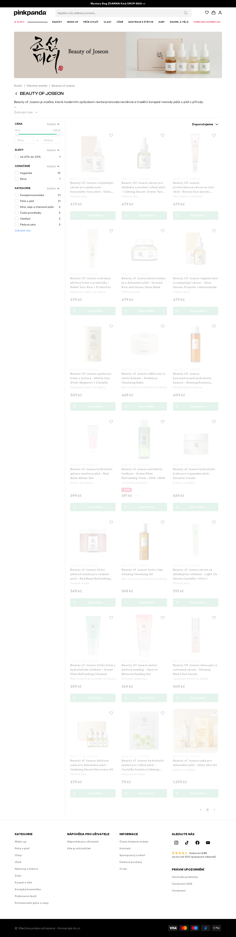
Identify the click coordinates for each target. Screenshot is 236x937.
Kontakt (125, 848)
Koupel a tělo (23, 882)
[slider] (17, 134)
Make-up (20, 841)
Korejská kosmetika (28, 889)
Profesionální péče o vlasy (32, 903)
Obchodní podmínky (185, 877)
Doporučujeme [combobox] (202, 124)
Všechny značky (37, 86)
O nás (123, 869)
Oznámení (178, 890)
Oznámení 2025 (182, 884)
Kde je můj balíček (79, 848)
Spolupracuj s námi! (132, 855)
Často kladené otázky (133, 841)
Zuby (18, 876)
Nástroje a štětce (26, 869)
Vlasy (18, 855)
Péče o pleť (22, 848)
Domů (19, 86)
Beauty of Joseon (63, 86)
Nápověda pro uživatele (83, 841)
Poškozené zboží (26, 896)
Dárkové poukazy (130, 862)
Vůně (18, 862)
